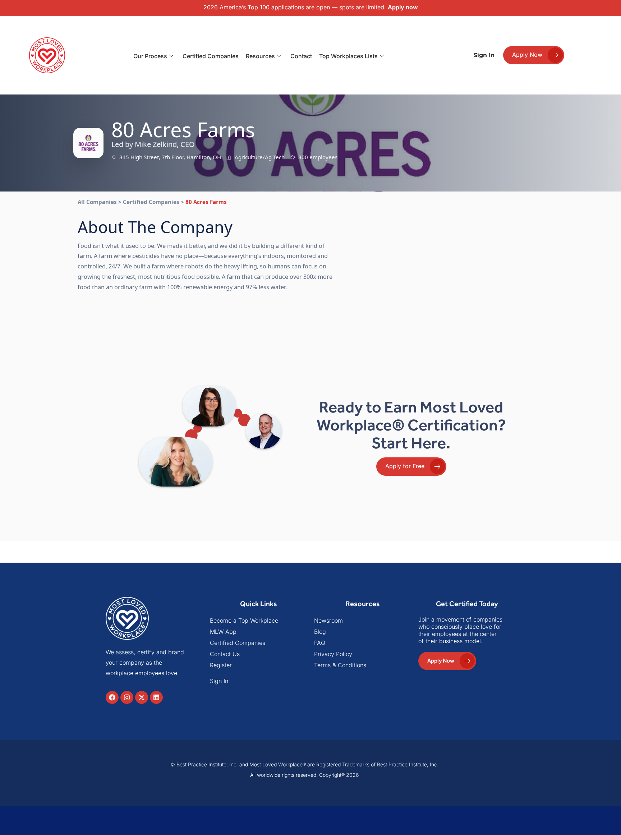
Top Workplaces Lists (348, 56)
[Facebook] (112, 697)
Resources (260, 56)
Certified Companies (211, 56)
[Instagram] (126, 697)
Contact (301, 56)
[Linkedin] (156, 697)
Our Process (150, 56)
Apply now (403, 7)
